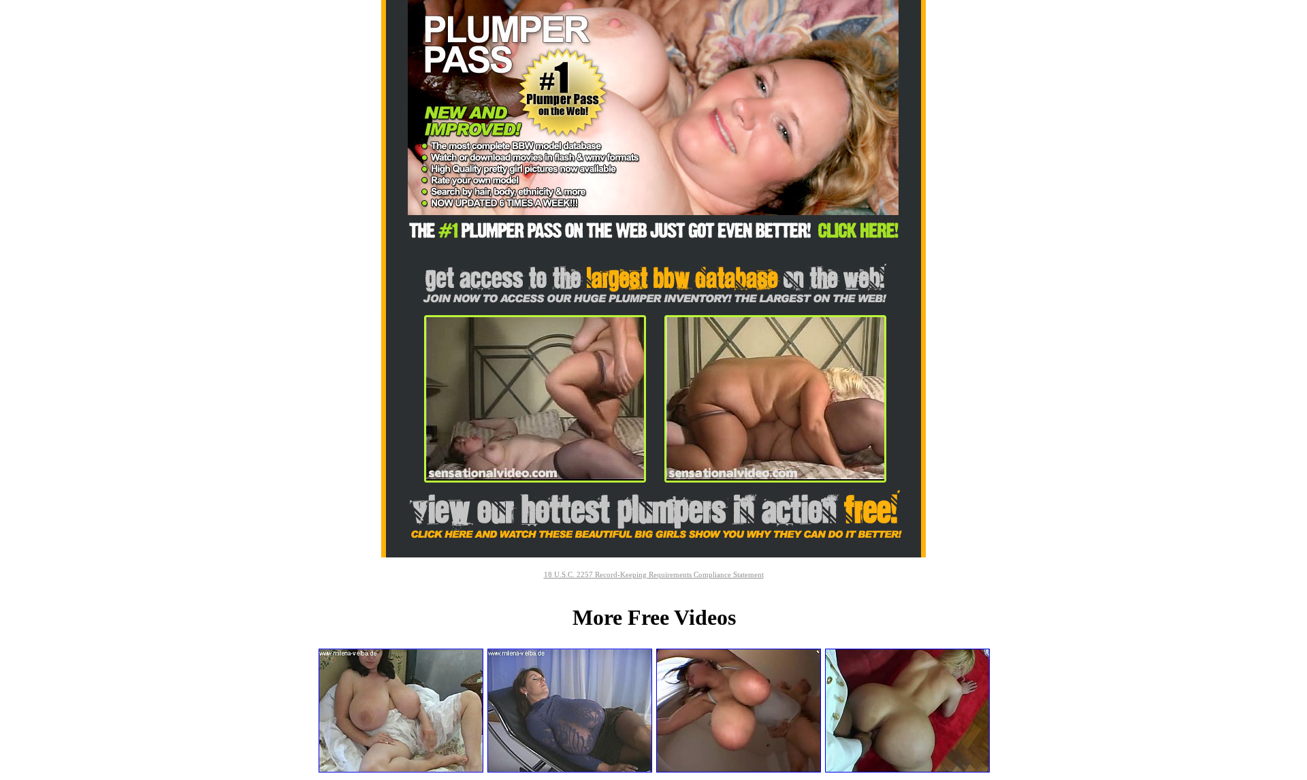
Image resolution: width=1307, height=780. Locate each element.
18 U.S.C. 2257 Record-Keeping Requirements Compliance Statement (654, 574)
